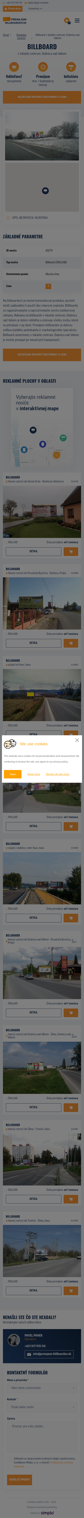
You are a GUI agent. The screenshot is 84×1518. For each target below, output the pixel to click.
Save (13, 774)
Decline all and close (57, 774)
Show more (33, 774)
